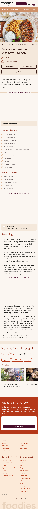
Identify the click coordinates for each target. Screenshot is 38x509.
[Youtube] (25, 498)
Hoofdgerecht (17, 360)
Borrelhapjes (23, 475)
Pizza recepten (24, 486)
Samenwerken (24, 443)
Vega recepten (24, 491)
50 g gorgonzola (9, 176)
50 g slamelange (9, 164)
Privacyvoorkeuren (7, 475)
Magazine (4, 10)
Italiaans (28, 360)
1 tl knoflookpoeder (10, 134)
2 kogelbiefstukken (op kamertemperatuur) (18, 149)
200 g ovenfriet (9, 155)
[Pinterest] (21, 498)
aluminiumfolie (8, 167)
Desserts (22, 473)
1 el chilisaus (8, 158)
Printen (11, 67)
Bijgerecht (6, 360)
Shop (33, 10)
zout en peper (8, 146)
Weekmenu (25, 10)
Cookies (4, 473)
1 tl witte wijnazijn (9, 185)
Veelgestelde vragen (8, 463)
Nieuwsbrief (15, 10)
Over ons (4, 443)
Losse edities (6, 451)
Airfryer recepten (25, 488)
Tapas (21, 483)
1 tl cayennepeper (9, 137)
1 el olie (6, 152)
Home (3, 44)
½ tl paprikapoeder (10, 140)
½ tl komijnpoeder (9, 143)
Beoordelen (29, 67)
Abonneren (21, 4)
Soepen (22, 465)
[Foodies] (7, 4)
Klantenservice (6, 460)
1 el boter (7, 161)
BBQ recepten (24, 481)
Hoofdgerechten (24, 470)
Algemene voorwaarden (9, 468)
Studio (22, 445)
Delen (20, 72)
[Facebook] (16, 498)
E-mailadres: (6, 419)
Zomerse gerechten (25, 478)
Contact (4, 465)
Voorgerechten (24, 468)
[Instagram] (12, 498)
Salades (22, 463)
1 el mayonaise (8, 179)
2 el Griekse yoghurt (10, 182)
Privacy (4, 470)
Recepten (10, 44)
